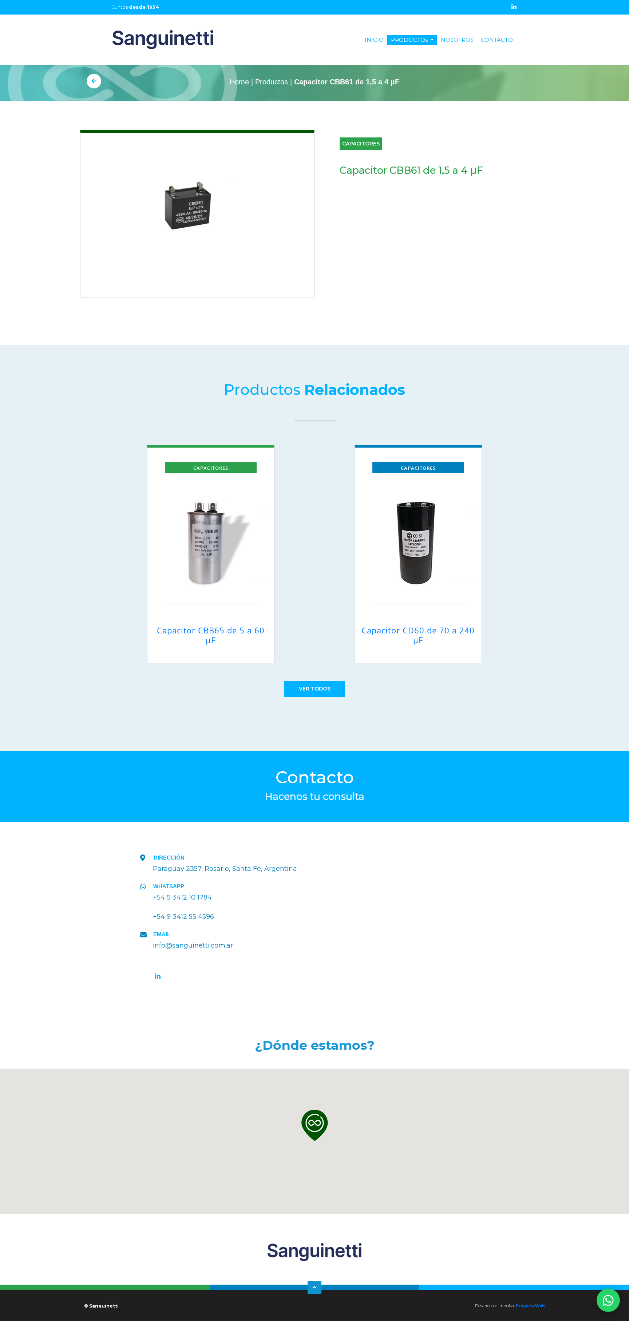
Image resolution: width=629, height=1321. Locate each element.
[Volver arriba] (314, 1287)
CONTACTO (497, 39)
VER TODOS (315, 688)
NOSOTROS (457, 39)
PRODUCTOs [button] (410, 39)
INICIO (376, 39)
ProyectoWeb (530, 1305)
